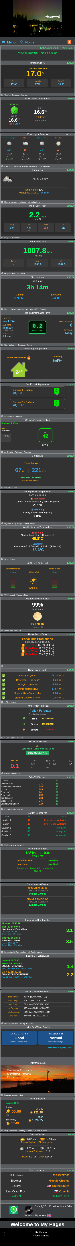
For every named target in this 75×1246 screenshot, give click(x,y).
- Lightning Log (33, 202)
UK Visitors (41, 1232)
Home (29, 42)
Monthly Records (10, 1024)
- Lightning (21, 202)
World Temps (9, 559)
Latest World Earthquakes (14, 952)
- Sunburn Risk (21, 595)
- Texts (23, 166)
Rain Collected (10, 345)
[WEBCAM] (37, 1066)
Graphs (7, 95)
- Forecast (15, 95)
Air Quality (8, 416)
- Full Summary (44, 166)
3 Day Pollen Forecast (13, 738)
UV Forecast (9, 595)
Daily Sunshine (10, 1131)
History (6, 202)
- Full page (15, 166)
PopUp (6, 166)
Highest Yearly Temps (12, 523)
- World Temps (29, 523)
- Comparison (31, 166)
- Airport (14, 202)
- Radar (29, 345)
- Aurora (16, 309)
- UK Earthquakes (34, 952)
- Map (22, 273)
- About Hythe (17, 1095)
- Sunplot (42, 309)
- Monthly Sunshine (25, 1131)
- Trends (23, 95)
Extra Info (8, 809)
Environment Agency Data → (60, 1047)
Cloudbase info (10, 488)
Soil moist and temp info (14, 845)
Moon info (8, 309)
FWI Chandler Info (11, 773)
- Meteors (24, 309)
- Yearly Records (26, 1024)
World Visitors (41, 1235)
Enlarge (7, 1095)
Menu (11, 42)
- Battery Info (18, 809)
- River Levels (10, 702)
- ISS (36, 309)
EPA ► (45, 445)
